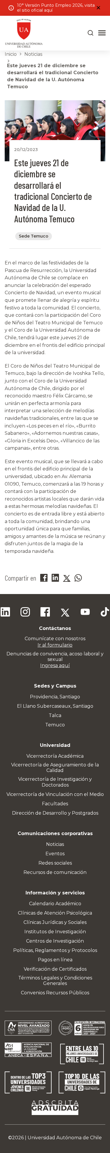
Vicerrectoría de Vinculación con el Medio (55, 794)
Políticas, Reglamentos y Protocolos (55, 950)
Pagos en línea (55, 959)
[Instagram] (25, 613)
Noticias (33, 54)
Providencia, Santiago (55, 697)
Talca (55, 715)
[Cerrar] (98, 7)
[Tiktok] (105, 613)
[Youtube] (85, 613)
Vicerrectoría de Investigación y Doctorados (55, 781)
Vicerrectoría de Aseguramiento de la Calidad (55, 767)
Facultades (55, 803)
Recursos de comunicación (55, 872)
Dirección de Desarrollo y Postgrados (55, 813)
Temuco (55, 725)
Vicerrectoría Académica (55, 756)
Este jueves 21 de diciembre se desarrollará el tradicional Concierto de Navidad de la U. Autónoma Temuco (52, 76)
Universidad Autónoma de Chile (65, 1137)
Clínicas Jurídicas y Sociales (55, 922)
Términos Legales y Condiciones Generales (55, 980)
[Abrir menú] (102, 33)
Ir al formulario (55, 645)
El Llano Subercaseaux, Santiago (55, 706)
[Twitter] (65, 613)
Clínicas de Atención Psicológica (55, 913)
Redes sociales (55, 863)
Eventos (55, 853)
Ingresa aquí (55, 665)
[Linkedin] (5, 613)
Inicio (11, 54)
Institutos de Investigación (55, 931)
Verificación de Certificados (55, 969)
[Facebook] (45, 613)
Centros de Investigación (55, 941)
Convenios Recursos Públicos (55, 993)
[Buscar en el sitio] (91, 33)
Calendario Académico (55, 903)
